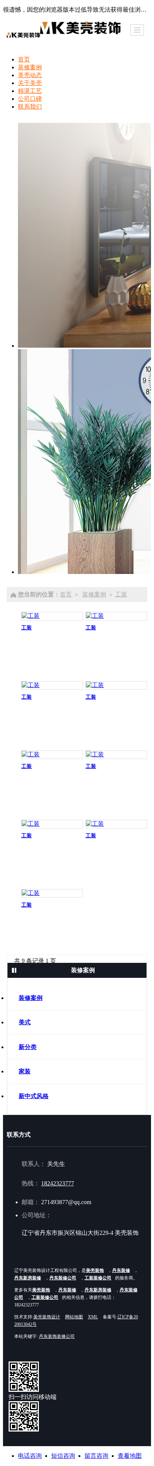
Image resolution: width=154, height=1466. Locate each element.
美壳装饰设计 (46, 1317)
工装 (121, 594)
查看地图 (130, 1456)
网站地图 (74, 1317)
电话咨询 (30, 1456)
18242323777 (57, 1183)
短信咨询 (63, 1456)
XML (93, 1317)
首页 (66, 594)
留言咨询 (96, 1456)
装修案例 (94, 594)
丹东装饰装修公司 (57, 1336)
